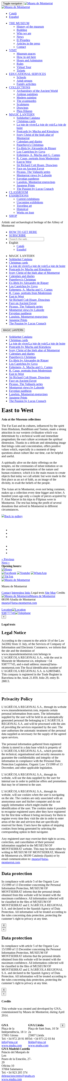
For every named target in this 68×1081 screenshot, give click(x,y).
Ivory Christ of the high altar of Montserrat (34, 272)
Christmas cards (26, 121)
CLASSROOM (18, 192)
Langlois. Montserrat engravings (36, 182)
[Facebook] (9, 573)
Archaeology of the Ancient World (37, 90)
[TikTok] (7, 576)
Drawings (22, 107)
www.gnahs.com (12, 1045)
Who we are (24, 33)
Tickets (21, 70)
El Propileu (23, 40)
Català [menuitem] (13, 13)
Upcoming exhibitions (30, 202)
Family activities (26, 84)
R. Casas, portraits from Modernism (38, 158)
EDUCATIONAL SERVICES (27, 73)
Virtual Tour (24, 67)
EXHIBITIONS (19, 195)
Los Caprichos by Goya (31, 151)
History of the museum (30, 26)
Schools (21, 77)
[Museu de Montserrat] (16, 580)
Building (22, 30)
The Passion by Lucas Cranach (35, 188)
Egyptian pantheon (28, 178)
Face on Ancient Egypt (30, 168)
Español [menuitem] (14, 16)
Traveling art (24, 205)
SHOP (13, 215)
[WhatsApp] (39, 573)
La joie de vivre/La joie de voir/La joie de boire (37, 266)
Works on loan (25, 212)
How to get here (26, 57)
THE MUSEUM (19, 23)
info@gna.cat (10, 1042)
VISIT (13, 50)
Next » (6, 562)
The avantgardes (26, 101)
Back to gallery (14, 516)
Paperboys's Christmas (30, 144)
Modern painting (26, 97)
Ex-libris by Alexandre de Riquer (36, 148)
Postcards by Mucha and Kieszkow (38, 131)
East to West (24, 161)
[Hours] (7, 569)
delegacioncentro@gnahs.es (18, 1075)
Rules (20, 63)
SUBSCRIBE (17, 235)
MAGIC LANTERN (22, 114)
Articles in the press (28, 43)
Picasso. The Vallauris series (33, 172)
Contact (21, 46)
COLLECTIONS (19, 87)
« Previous (8, 559)
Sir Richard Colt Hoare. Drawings (37, 165)
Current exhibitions (28, 199)
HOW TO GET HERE (23, 232)
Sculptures (23, 104)
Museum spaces (26, 53)
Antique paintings (27, 94)
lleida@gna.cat (37, 1042)
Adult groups (24, 80)
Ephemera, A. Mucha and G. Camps (38, 155)
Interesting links (21, 592)
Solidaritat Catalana (28, 117)
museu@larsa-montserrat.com (19, 602)
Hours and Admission (29, 60)
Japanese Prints (26, 185)
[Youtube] (23, 573)
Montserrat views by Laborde (34, 175)
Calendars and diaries (29, 141)
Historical (22, 209)
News (20, 36)
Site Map (50, 592)
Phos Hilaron (24, 111)
